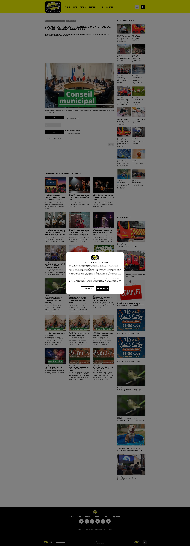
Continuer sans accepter (115, 255)
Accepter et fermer (102, 288)
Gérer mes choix (87, 288)
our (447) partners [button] (75, 265)
